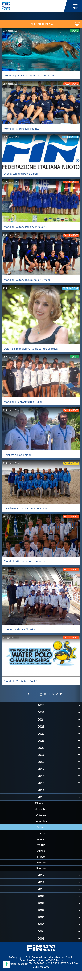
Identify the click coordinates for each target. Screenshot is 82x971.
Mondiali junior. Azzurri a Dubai (23, 401)
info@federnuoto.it (15, 963)
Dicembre (41, 803)
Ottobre (41, 815)
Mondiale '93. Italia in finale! (20, 681)
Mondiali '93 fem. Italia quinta (21, 128)
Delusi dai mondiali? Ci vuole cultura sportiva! (31, 348)
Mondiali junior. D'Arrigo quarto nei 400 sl (29, 75)
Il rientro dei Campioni (17, 454)
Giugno (41, 838)
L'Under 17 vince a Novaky (19, 629)
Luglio (41, 833)
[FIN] (35, 6)
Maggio (41, 844)
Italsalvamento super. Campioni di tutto (27, 508)
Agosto (41, 827)
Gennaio (41, 868)
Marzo (41, 856)
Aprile (41, 850)
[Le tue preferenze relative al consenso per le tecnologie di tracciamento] (6, 964)
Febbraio (41, 862)
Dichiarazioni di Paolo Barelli (21, 173)
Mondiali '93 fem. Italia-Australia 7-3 (25, 226)
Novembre (41, 809)
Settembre (41, 821)
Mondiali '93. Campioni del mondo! (25, 561)
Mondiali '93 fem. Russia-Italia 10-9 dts (27, 279)
